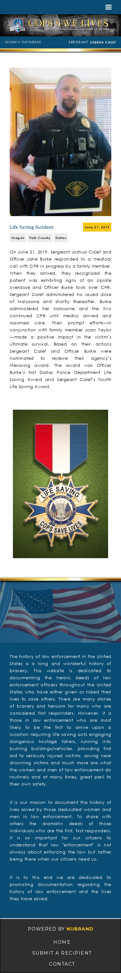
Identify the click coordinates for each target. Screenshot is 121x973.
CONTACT (62, 964)
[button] (109, 7)
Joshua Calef (103, 42)
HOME (62, 942)
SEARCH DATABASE (23, 42)
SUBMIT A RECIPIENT (62, 953)
